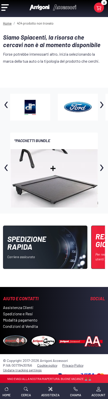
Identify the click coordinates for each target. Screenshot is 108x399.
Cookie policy (47, 365)
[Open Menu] (5, 8)
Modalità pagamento (20, 320)
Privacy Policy (72, 365)
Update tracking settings (22, 370)
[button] (26, 391)
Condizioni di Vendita (20, 326)
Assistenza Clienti (18, 307)
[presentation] (6, 107)
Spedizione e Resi (18, 313)
